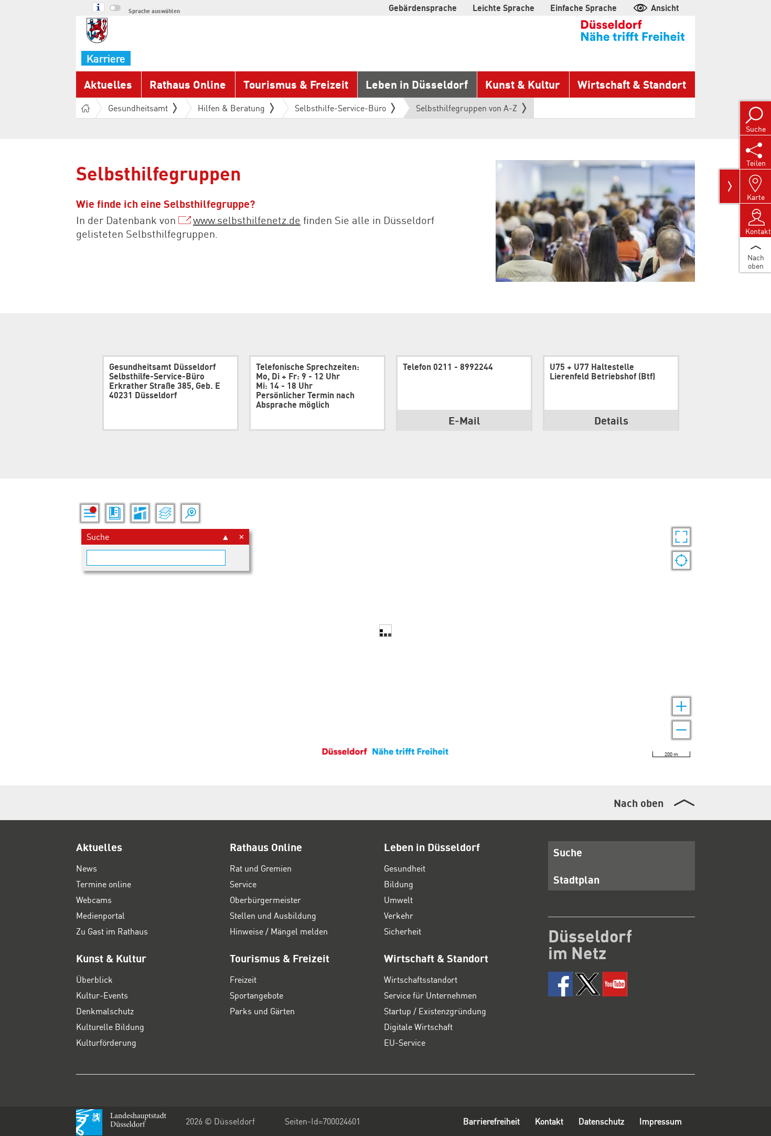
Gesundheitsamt (138, 107)
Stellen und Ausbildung (273, 915)
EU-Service (404, 1042)
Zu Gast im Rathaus (112, 931)
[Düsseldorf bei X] (587, 984)
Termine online (103, 883)
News (86, 868)
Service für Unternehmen (430, 995)
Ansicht (665, 7)
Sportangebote (256, 995)
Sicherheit (402, 931)
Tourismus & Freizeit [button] (295, 84)
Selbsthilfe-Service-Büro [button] (340, 107)
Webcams (94, 899)
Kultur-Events (102, 995)
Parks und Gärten (262, 1010)
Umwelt (398, 899)
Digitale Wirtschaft (418, 1026)
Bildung (398, 883)
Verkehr (398, 915)
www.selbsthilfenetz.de (247, 220)
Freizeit (243, 979)
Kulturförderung (106, 1042)
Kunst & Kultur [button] (522, 84)
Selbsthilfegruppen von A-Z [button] (466, 110)
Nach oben (638, 803)
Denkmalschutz (105, 1010)
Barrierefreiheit (491, 1121)
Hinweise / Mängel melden (279, 931)
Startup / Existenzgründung (435, 1010)
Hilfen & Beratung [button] (231, 107)
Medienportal (100, 915)
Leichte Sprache (503, 7)
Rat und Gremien (261, 868)
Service (243, 883)
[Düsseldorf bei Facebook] (560, 984)
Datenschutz (601, 1121)
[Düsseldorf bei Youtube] (615, 984)
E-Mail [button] (464, 420)
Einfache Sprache (583, 7)
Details (611, 420)
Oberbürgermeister (265, 899)
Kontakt (549, 1121)
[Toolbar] (729, 186)
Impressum (660, 1121)
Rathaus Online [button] (187, 84)
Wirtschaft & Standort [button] (631, 84)
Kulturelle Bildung (110, 1026)
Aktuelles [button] (108, 84)
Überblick (94, 979)
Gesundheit (404, 868)
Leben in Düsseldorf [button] (417, 84)
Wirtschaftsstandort (420, 979)
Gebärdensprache (423, 7)
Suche (567, 852)
